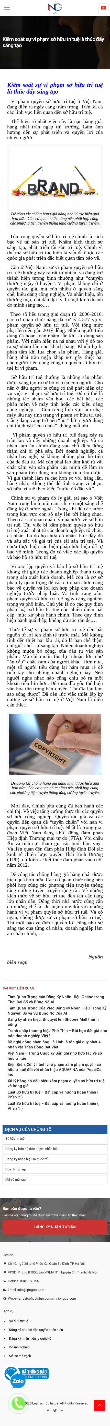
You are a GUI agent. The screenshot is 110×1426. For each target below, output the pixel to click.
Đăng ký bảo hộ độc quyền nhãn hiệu (32, 1149)
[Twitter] (55, 1410)
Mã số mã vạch (16, 1179)
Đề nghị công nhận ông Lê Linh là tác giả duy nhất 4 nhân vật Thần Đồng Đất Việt (54, 1044)
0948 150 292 (29, 1281)
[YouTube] (62, 1410)
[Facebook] (48, 1410)
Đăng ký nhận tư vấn (55, 1227)
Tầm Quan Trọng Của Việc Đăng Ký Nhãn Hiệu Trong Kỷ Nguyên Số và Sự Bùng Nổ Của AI (57, 1011)
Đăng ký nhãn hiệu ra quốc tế (26, 1159)
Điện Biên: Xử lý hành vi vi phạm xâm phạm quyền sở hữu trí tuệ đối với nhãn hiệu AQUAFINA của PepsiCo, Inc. (55, 1069)
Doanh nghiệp (15, 1169)
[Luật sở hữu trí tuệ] (55, 7)
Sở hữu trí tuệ (15, 1138)
